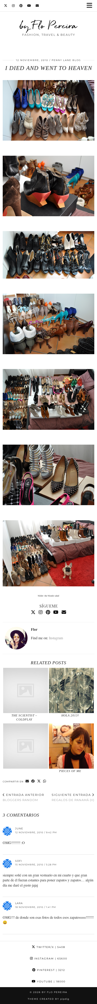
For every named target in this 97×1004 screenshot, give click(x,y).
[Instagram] (13, 6)
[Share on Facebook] (33, 781)
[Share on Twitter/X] (39, 781)
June (19, 828)
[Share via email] (27, 781)
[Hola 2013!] (71, 690)
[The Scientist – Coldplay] (25, 690)
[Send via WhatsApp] (44, 781)
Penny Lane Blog (66, 60)
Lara (19, 903)
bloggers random (23, 797)
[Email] (37, 6)
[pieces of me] (71, 746)
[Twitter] (5, 6)
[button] (90, 6)
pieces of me (70, 771)
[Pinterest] (21, 6)
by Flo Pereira (48, 25)
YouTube (50, 981)
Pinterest (50, 970)
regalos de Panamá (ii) (73, 797)
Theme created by (48, 998)
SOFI (18, 860)
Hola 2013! (70, 715)
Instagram (56, 637)
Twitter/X (50, 947)
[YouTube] (29, 6)
